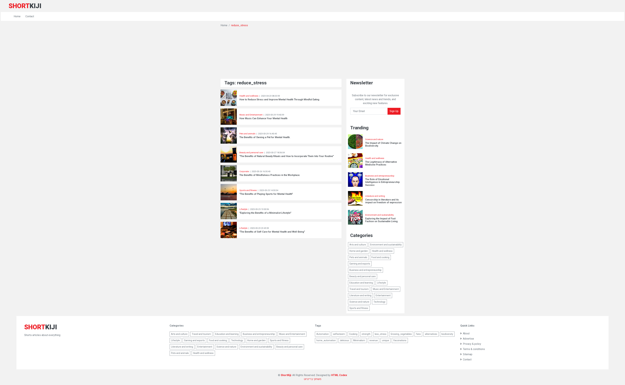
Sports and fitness (248, 190)
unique (385, 340)
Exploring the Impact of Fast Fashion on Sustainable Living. (381, 220)
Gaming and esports (359, 263)
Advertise (468, 338)
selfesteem (339, 334)
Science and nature (374, 139)
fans (418, 334)
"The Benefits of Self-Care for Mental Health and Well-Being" (272, 231)
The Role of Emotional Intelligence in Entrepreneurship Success (382, 182)
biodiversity (447, 334)
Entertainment (383, 295)
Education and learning (361, 282)
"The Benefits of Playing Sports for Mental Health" (266, 194)
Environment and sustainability (379, 215)
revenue (373, 340)
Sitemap (467, 354)
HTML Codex (339, 375)
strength (366, 334)
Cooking (353, 334)
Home (17, 16)
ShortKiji (286, 375)
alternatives (431, 334)
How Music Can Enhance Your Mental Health (263, 118)
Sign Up (394, 111)
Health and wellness (248, 96)
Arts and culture (357, 244)
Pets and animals (247, 133)
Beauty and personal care (251, 152)
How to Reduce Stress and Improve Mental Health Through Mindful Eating (279, 99)
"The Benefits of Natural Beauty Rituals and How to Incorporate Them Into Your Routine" (286, 156)
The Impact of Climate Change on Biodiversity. (383, 144)
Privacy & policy (472, 343)
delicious (344, 340)
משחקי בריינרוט (312, 379)
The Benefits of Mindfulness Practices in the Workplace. (269, 175)
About (466, 333)
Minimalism (359, 340)
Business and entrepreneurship (379, 176)
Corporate (244, 171)
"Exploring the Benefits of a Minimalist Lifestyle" (265, 213)
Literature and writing (375, 196)
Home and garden (358, 251)
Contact (29, 16)
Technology (379, 301)
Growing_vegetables (401, 334)
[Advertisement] (312, 52)
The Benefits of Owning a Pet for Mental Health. (264, 137)
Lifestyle (243, 209)
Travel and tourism (359, 289)
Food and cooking (380, 257)
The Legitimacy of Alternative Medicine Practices (381, 163)
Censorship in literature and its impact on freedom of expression (383, 201)
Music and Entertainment (251, 115)
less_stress (380, 334)
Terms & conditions (474, 349)
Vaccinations (399, 340)
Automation (322, 334)
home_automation (326, 340)
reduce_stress (239, 25)
